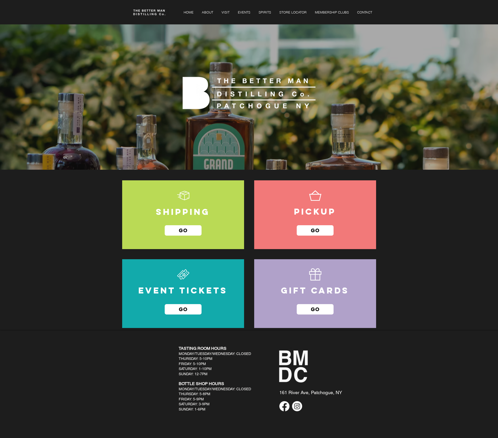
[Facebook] (284, 406)
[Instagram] (297, 406)
